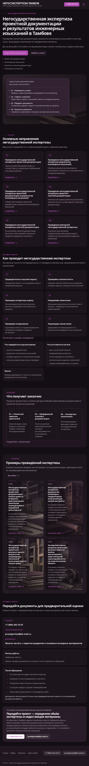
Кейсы (13, 753)
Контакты (22, 753)
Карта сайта (33, 753)
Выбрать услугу (38, 53)
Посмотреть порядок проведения (18, 338)
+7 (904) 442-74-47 (72, 4)
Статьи (5, 753)
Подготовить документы (15, 53)
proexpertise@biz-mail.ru (18, 634)
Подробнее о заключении (18, 441)
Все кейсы (12, 475)
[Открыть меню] (83, 4)
